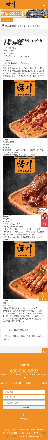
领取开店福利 (24, 407)
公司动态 (12, 47)
